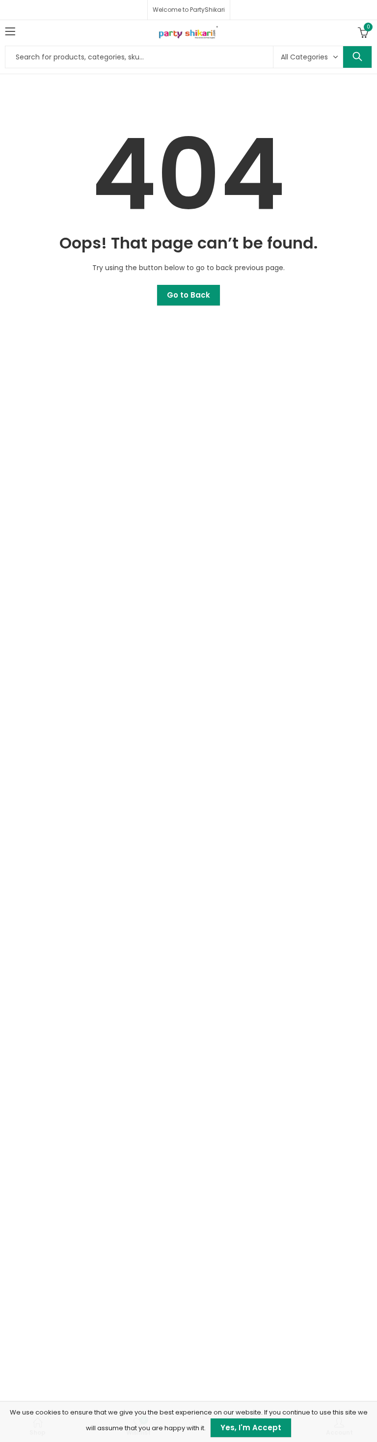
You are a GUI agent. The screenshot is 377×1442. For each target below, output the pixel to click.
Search (357, 57)
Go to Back (188, 295)
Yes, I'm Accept (250, 1427)
